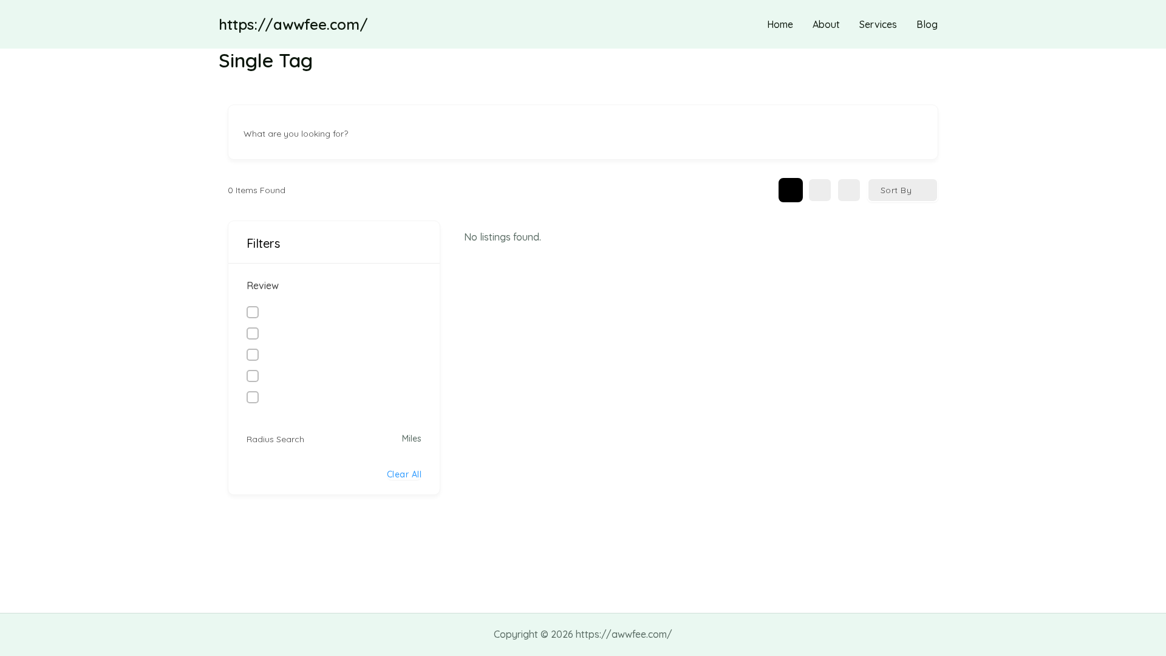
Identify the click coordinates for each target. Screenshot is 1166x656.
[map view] (849, 190)
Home (780, 24)
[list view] (820, 190)
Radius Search (275, 439)
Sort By (896, 190)
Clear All (404, 474)
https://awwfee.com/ (293, 24)
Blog (927, 24)
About (826, 24)
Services (878, 24)
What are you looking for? (296, 133)
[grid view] (791, 190)
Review (263, 285)
